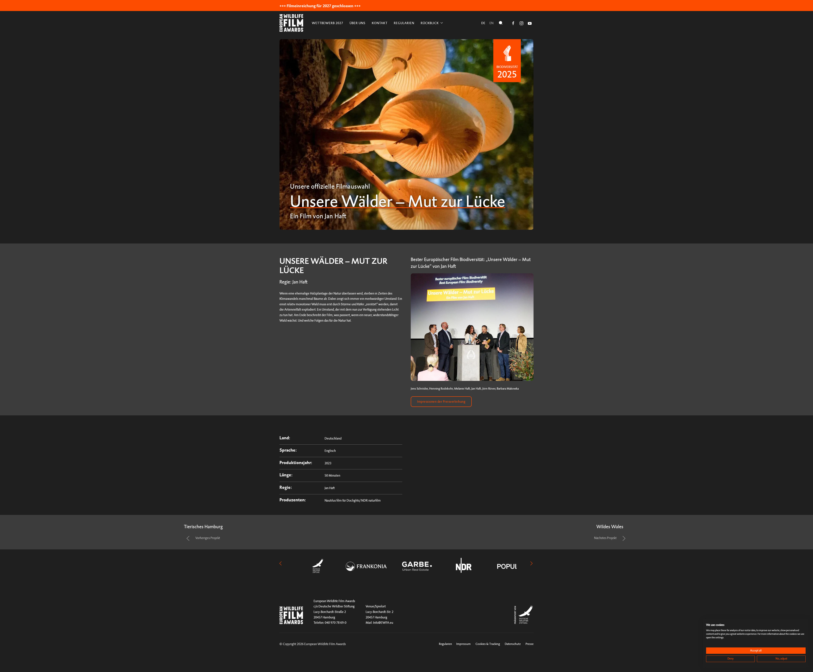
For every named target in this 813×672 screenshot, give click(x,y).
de (483, 23)
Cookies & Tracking (488, 644)
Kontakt (379, 23)
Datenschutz (513, 644)
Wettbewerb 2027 (327, 23)
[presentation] (280, 563)
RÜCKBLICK (430, 23)
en (491, 23)
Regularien (404, 23)
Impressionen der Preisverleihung (441, 401)
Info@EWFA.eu (383, 622)
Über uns (357, 23)
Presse (529, 644)
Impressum (463, 644)
